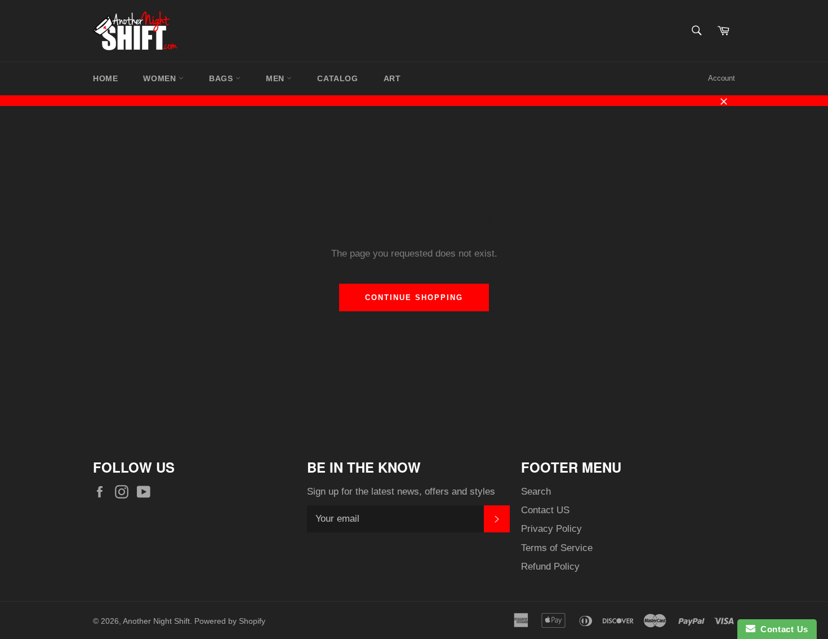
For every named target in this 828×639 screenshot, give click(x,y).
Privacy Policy (551, 528)
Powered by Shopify (229, 621)
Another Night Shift (156, 621)
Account (721, 78)
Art (392, 78)
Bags (222, 78)
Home (105, 78)
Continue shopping (413, 297)
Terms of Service (557, 548)
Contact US (545, 510)
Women (161, 78)
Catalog (337, 78)
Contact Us (781, 629)
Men (276, 78)
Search (536, 491)
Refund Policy (550, 566)
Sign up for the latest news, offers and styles (401, 491)
